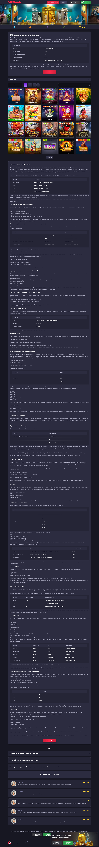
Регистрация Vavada (49, 740)
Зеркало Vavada (49, 72)
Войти (63, 2)
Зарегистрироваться (53, 2)
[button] (1, 14)
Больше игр (49, 157)
